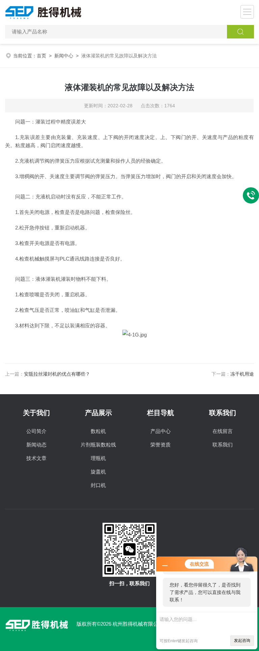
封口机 (98, 485)
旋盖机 (98, 471)
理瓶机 (98, 458)
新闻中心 (63, 55)
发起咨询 (242, 640)
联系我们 (222, 444)
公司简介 (36, 431)
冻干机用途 (242, 374)
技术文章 (36, 458)
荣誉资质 (160, 444)
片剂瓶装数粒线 (98, 444)
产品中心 (160, 431)
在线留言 (222, 431)
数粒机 (98, 431)
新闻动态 (36, 444)
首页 (41, 55)
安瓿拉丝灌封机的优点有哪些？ (57, 374)
